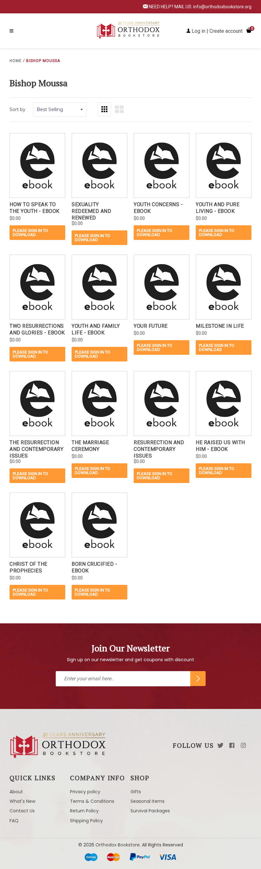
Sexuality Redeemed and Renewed (91, 210)
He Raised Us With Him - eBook (220, 445)
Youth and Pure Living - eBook (217, 207)
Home (16, 61)
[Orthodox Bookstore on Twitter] (220, 745)
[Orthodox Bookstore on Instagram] (243, 745)
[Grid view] (104, 109)
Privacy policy (85, 791)
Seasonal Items (147, 801)
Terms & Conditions (92, 801)
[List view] (119, 109)
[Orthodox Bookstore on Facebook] (232, 745)
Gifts (135, 791)
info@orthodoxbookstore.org (222, 6)
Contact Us (22, 811)
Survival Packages (150, 811)
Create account (226, 31)
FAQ (14, 820)
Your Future (151, 326)
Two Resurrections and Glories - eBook (37, 329)
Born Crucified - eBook (94, 567)
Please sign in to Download (30, 232)
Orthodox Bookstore (117, 845)
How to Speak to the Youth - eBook (35, 207)
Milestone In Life (220, 326)
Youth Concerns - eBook (158, 207)
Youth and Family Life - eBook (96, 329)
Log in (198, 31)
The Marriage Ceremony (90, 445)
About (16, 791)
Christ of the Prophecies (28, 567)
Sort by (17, 109)
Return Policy (84, 811)
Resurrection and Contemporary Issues (159, 448)
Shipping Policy (86, 820)
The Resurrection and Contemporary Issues (36, 448)
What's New (22, 801)
